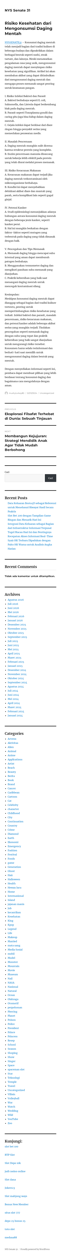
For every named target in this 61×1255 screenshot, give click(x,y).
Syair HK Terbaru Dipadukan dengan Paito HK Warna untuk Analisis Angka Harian (30, 544)
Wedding (13, 1110)
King (10, 920)
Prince (11, 1032)
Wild (10, 1114)
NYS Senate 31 (17, 10)
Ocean (11, 995)
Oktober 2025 (16, 632)
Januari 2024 (15, 715)
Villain (11, 1094)
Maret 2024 (14, 707)
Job (10, 908)
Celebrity (13, 804)
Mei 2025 (13, 649)
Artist (11, 763)
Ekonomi (13, 842)
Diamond (13, 833)
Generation (14, 866)
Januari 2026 (15, 620)
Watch (11, 1106)
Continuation (15, 821)
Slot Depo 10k (13, 1163)
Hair (10, 875)
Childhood (14, 813)
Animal (12, 751)
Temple (12, 1081)
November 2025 (17, 628)
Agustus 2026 (16, 599)
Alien (11, 747)
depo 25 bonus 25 (15, 1220)
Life (10, 933)
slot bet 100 (11, 1146)
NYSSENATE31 (13, 42)
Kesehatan (14, 916)
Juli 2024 (13, 690)
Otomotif (13, 1003)
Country (12, 825)
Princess (12, 1036)
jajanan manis (16, 904)
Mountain (13, 966)
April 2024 (14, 703)
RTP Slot (10, 1154)
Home (11, 891)
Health (12, 883)
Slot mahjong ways (16, 1196)
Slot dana (10, 1179)
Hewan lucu (14, 887)
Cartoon (12, 796)
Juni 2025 (13, 645)
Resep (11, 1040)
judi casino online (15, 1171)
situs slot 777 (12, 1212)
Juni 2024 (13, 694)
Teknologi (14, 1077)
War (10, 1102)
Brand (11, 784)
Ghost (11, 871)
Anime (11, 755)
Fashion (12, 850)
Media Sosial (15, 949)
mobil (11, 953)
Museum (13, 974)
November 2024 (17, 674)
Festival (12, 854)
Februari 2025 (16, 661)
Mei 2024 (13, 698)
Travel (11, 1086)
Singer (11, 1061)
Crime (11, 829)
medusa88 (11, 1237)
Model (11, 957)
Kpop (11, 924)
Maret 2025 (14, 657)
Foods (11, 858)
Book (11, 780)
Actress (12, 738)
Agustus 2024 (16, 686)
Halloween (14, 879)
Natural (12, 990)
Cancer (12, 788)
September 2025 (17, 636)
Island (11, 900)
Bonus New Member (16, 1204)
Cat (10, 800)
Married (12, 941)
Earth (11, 838)
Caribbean (14, 792)
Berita (11, 776)
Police (11, 1024)
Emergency (14, 846)
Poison (12, 1019)
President (13, 1028)
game (11, 862)
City (10, 817)
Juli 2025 (13, 641)
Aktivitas (13, 742)
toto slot (10, 1229)
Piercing (12, 1011)
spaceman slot (16, 1069)
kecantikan (14, 912)
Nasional (13, 986)
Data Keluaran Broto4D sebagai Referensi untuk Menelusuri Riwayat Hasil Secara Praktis (32, 507)
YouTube (13, 1119)
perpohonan (15, 1007)
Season (12, 1048)
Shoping (13, 1052)
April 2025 (14, 653)
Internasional (16, 895)
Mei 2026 (13, 612)
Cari (7, 472)
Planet (11, 1015)
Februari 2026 (16, 616)
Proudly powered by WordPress (35, 1249)
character (13, 809)
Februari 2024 (16, 711)
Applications (15, 759)
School (12, 1044)
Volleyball (13, 1098)
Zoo (10, 1123)
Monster (13, 962)
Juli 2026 (13, 603)
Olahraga (13, 999)
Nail (10, 978)
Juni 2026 (13, 608)
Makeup (12, 937)
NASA (11, 982)
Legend (12, 928)
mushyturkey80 (16, 393)
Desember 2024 (17, 670)
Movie (11, 970)
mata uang (14, 945)
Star (10, 1073)
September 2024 (17, 682)
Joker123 (10, 1187)
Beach (11, 767)
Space (11, 1065)
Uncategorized (47, 393)
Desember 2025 (17, 624)
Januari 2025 (15, 665)
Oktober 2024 (16, 678)
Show (11, 1057)
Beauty (12, 771)
